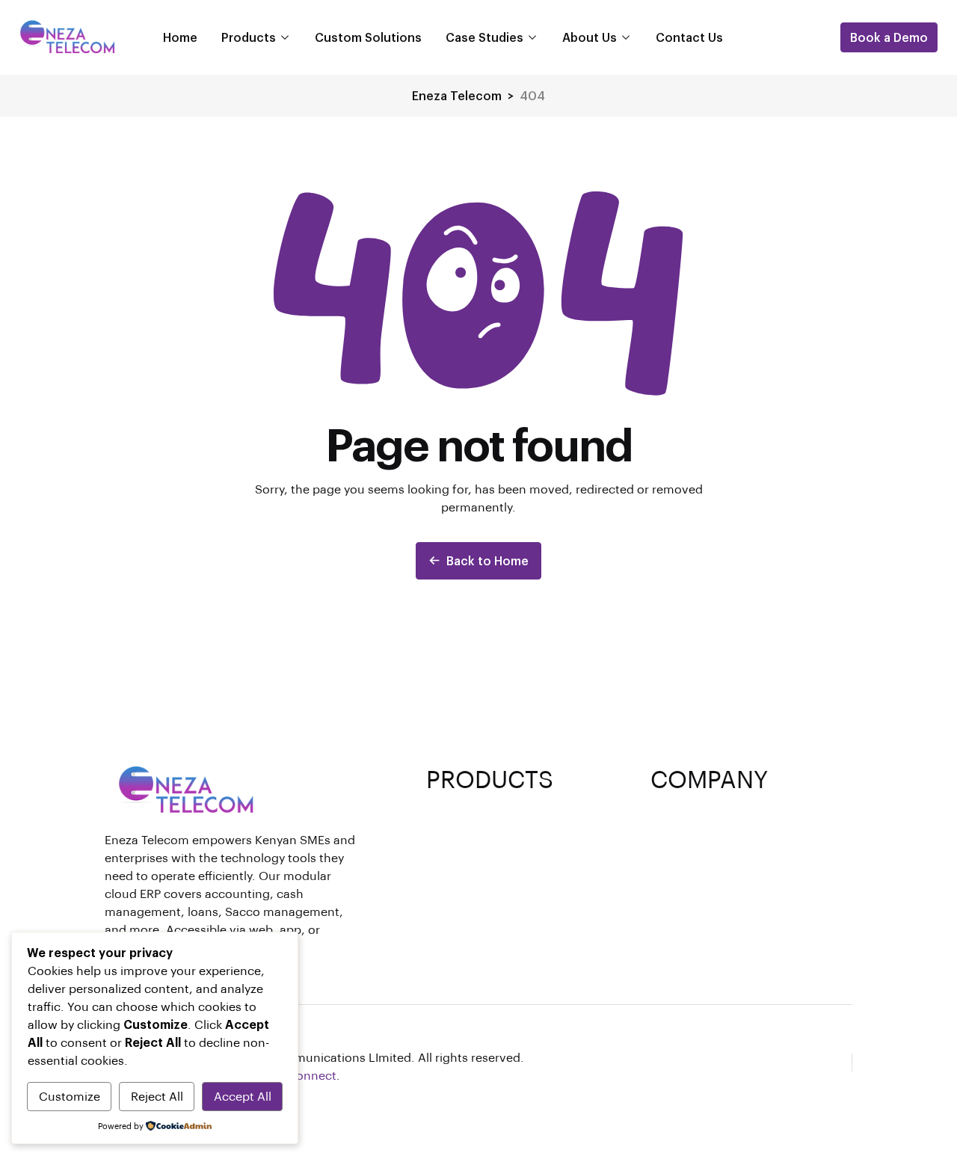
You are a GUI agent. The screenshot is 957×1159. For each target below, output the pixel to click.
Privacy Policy (691, 859)
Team (666, 835)
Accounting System (484, 835)
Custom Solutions (368, 37)
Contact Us (689, 37)
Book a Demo (889, 37)
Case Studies (484, 37)
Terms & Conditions (709, 883)
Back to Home (487, 560)
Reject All (157, 1096)
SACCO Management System (511, 907)
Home (180, 37)
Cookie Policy (691, 907)
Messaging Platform (485, 883)
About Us (589, 37)
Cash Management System (504, 859)
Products (248, 37)
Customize (69, 1096)
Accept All (242, 1096)
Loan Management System (504, 811)
